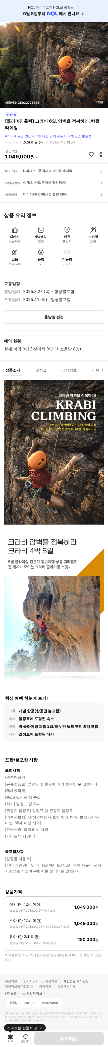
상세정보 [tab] (69, 370)
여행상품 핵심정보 (59, 142)
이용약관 (11, 981)
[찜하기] (91, 154)
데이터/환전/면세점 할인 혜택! (45, 194)
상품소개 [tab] (12, 370)
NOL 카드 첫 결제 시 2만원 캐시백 (47, 171)
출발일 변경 (54, 317)
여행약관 (45, 986)
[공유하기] (100, 154)
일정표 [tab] (41, 370)
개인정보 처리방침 (76, 981)
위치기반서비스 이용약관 (40, 981)
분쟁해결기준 (67, 986)
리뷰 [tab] (97, 370)
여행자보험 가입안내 (19, 986)
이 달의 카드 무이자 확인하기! (44, 182)
